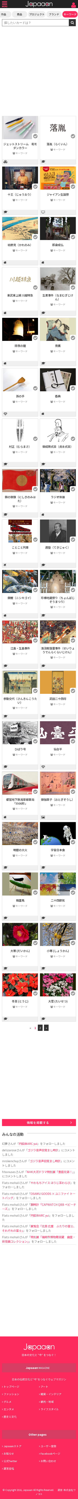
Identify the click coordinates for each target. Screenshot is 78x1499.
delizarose (9, 1150)
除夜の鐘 (20, 345)
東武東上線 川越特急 (20, 295)
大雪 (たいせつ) (58, 1001)
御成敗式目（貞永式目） (57, 446)
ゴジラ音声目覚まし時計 (43, 1150)
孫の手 (20, 396)
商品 (19, 14)
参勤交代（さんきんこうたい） (20, 700)
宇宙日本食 (58, 850)
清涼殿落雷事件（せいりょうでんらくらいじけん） (58, 650)
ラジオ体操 (58, 497)
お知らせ (9, 1453)
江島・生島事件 (20, 648)
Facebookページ (50, 1453)
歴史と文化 (10, 1417)
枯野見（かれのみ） (20, 245)
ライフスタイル (50, 1409)
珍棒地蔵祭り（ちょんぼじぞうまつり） (58, 600)
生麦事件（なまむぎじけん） (57, 297)
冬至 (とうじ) (20, 1001)
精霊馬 (20, 900)
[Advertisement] (39, 71)
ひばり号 (20, 749)
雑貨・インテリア (51, 1394)
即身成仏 (57, 245)
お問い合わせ (48, 1461)
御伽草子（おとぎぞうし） (58, 799)
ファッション (11, 1394)
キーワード (70, 14)
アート (44, 1386)
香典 (58, 396)
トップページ (11, 1386)
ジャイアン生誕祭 (58, 194)
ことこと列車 (20, 547)
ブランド (54, 14)
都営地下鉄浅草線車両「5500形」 (20, 801)
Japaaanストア (12, 1446)
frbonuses (9, 1172)
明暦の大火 (20, 850)
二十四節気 (58, 900)
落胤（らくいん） (58, 144)
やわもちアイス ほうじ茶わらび (50, 1183)
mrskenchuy (10, 1161)
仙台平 (58, 749)
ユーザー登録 (48, 1446)
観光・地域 (47, 1402)
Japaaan (39, 4)
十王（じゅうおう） (20, 194)
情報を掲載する (38, 1122)
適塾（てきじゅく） (57, 547)
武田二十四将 (57, 698)
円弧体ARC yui (28, 1143)
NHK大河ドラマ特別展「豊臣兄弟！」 (50, 1172)
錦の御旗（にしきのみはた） (20, 499)
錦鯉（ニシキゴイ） (20, 598)
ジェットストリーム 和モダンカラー (20, 146)
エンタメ (9, 1409)
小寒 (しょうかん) (58, 951)
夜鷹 (58, 345)
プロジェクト (37, 14)
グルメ (7, 1402)
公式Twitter (10, 1461)
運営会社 (9, 1468)
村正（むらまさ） (20, 446)
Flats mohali (10, 1183)
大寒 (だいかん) (20, 951)
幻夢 (5, 1143)
